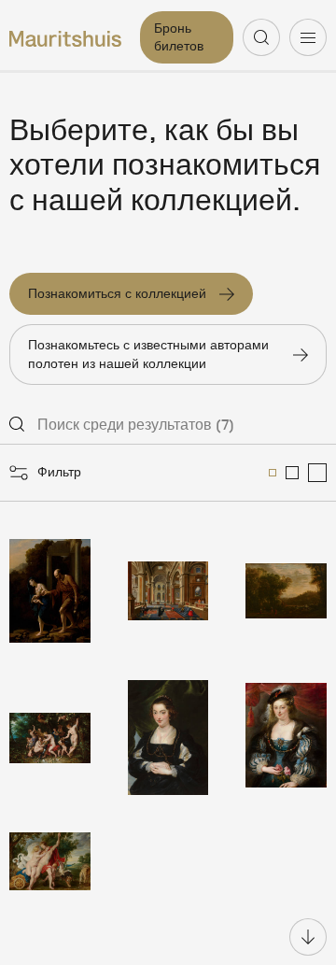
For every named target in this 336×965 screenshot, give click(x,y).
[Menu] (308, 37)
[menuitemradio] (272, 472)
